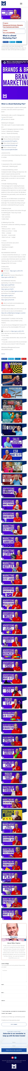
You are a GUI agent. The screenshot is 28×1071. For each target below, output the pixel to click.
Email (2, 992)
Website (3, 1000)
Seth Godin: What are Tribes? (14, 790)
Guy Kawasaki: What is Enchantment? (14, 802)
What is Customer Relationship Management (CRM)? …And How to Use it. (14, 765)
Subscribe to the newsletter (14, 1050)
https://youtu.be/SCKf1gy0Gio (9, 141)
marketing (12, 32)
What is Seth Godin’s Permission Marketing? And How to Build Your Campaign (14, 753)
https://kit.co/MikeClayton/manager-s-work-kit (13, 313)
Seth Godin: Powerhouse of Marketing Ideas (14, 529)
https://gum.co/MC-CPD (16, 271)
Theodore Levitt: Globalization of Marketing (14, 554)
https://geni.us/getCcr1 (7, 295)
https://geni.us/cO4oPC (7, 289)
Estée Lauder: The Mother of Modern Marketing (14, 579)
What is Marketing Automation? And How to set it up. (14, 740)
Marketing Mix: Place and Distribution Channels (14, 877)
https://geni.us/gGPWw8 (7, 285)
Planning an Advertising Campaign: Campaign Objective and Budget (14, 666)
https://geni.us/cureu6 (17, 291)
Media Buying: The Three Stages (14, 604)
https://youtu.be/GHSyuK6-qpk (9, 145)
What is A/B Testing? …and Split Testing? (14, 715)
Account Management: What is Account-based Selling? (14, 442)
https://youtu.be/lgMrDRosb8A (9, 149)
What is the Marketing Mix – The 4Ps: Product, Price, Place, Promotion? (14, 914)
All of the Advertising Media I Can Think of (14, 616)
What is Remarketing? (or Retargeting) (14, 728)
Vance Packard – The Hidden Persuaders (14, 504)
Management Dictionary (10, 25)
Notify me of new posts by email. (11, 1020)
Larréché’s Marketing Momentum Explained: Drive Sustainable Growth (14, 380)
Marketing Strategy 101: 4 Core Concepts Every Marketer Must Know (14, 417)
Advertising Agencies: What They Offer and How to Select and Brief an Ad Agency (14, 653)
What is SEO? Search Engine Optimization (14, 691)
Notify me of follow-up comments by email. (14, 1016)
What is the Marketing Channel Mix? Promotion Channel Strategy (14, 840)
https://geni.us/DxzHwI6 (7, 299)
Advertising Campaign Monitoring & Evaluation (14, 591)
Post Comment (14, 1024)
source (3, 353)
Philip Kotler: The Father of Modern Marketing (14, 566)
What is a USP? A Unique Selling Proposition (14, 703)
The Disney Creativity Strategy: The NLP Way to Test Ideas (14, 467)
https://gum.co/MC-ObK (7, 277)
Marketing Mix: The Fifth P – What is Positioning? (14, 852)
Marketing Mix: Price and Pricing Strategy (14, 889)
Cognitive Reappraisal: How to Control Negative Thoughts (14, 479)
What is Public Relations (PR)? (14, 827)
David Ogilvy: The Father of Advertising (14, 517)
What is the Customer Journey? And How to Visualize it (14, 777)
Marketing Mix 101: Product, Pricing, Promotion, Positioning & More (14, 392)
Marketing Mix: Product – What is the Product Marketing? (14, 902)
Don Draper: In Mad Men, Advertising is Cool (14, 492)
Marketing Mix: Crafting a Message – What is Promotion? (14, 864)
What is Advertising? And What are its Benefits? (14, 678)
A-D (7, 32)
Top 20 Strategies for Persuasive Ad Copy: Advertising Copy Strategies (14, 628)
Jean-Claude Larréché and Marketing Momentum (14, 541)
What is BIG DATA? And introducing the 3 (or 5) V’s (14, 430)
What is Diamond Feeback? (14, 815)
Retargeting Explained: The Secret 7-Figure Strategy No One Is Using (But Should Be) (14, 367)
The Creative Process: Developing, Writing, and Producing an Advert (14, 641)
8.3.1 (4, 32)
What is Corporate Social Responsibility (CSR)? (14, 454)
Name (2, 984)
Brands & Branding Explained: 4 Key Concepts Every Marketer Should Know (14, 405)
